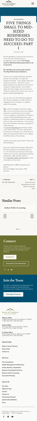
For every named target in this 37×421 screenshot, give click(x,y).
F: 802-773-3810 (17, 328)
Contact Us (5, 352)
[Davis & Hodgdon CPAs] (8, 3)
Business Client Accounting (10, 373)
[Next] (32, 216)
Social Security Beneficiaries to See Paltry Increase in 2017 (28, 184)
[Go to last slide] (5, 216)
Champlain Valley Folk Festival (17, 158)
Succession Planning (8, 376)
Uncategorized (18, 19)
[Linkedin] (8, 416)
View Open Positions (13, 294)
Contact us (10, 257)
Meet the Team (7, 389)
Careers (4, 391)
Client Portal (6, 349)
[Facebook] (4, 416)
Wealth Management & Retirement (13, 365)
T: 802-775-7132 (7, 328)
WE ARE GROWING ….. (8, 182)
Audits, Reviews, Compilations (11, 367)
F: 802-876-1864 (18, 321)
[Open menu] (32, 3)
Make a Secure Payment (10, 346)
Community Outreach (9, 397)
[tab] (17, 229)
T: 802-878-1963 (7, 321)
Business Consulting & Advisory (12, 370)
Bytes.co (20, 413)
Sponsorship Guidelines (9, 400)
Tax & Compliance (7, 362)
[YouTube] (12, 416)
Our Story (5, 386)
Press (4, 402)
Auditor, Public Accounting (14, 208)
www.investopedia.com (13, 128)
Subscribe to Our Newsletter (16, 263)
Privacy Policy (5, 413)
